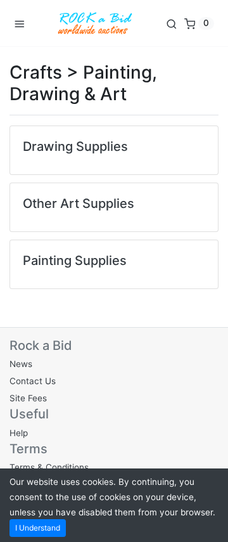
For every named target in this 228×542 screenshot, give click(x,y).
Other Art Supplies (78, 203)
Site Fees (28, 398)
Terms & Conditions (49, 467)
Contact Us (33, 381)
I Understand (37, 527)
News (21, 364)
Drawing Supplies (75, 146)
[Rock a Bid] (95, 23)
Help (19, 433)
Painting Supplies (75, 260)
